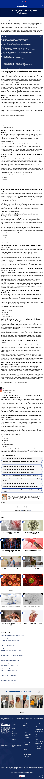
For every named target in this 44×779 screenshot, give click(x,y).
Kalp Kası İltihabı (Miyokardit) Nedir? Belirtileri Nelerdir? (33, 533)
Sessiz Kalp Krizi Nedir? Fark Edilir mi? (8, 673)
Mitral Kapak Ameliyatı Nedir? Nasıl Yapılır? (9, 643)
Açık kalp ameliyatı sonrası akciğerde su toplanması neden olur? (13, 57)
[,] (22, 704)
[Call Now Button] (41, 776)
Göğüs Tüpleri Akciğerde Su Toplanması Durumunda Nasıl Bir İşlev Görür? (15, 48)
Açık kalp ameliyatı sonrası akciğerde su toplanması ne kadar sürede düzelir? (15, 63)
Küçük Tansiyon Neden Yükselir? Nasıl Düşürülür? (33, 569)
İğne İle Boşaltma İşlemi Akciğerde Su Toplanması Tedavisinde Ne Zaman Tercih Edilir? (17, 47)
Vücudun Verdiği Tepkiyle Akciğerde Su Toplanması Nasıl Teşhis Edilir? (14, 43)
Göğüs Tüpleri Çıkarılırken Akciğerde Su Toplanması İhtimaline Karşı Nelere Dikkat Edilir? (18, 52)
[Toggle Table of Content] (41, 36)
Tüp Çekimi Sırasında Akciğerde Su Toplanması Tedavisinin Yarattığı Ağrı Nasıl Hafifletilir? (18, 53)
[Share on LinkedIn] (27, 507)
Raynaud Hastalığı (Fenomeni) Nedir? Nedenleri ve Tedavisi (12, 635)
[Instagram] (1, 502)
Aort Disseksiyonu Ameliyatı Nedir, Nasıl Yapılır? (11, 551)
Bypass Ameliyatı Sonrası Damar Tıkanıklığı (9, 680)
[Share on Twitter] (21, 507)
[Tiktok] (4, 502)
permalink (29, 510)
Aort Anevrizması (27, 740)
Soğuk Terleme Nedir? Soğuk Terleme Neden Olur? (11, 624)
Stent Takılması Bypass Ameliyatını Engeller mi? (10, 660)
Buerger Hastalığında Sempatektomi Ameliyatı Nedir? (11, 650)
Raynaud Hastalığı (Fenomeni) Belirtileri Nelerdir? (10, 638)
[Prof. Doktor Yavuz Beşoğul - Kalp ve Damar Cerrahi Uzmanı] (22, 5)
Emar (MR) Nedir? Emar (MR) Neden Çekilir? (11, 606)
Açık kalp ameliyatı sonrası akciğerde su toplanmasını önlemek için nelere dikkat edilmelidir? (17, 64)
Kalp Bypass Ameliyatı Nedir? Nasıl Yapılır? (9, 648)
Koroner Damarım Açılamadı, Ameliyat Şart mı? (10, 663)
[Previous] (2, 702)
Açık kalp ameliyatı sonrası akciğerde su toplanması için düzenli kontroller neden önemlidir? (17, 68)
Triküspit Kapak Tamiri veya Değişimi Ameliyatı (10, 640)
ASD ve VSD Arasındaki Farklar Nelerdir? (9, 670)
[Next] (42, 702)
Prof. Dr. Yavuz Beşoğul (5, 20)
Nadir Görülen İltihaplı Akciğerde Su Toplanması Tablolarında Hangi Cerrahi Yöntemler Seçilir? (19, 49)
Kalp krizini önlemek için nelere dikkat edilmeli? (11, 533)
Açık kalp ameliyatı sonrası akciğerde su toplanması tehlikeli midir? (13, 62)
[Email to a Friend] (23, 507)
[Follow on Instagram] (39, 691)
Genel (12, 20)
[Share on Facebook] (19, 507)
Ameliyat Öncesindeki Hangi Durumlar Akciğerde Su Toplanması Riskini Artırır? (15, 39)
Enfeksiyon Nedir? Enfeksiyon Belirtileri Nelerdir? (33, 587)
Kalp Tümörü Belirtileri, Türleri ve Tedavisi (33, 623)
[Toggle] (41, 458)
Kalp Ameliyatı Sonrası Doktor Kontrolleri (8, 675)
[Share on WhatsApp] (17, 507)
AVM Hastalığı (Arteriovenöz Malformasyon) (33, 606)
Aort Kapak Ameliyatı (39, 729)
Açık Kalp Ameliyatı (38, 743)
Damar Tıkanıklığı (27, 751)
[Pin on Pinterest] (25, 507)
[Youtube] (3, 502)
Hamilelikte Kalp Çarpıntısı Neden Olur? (11, 568)
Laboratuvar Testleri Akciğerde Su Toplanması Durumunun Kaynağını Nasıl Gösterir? (16, 44)
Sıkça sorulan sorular (6, 56)
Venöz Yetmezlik (27, 742)
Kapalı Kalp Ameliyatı (39, 741)
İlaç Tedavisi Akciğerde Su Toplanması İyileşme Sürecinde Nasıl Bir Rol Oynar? (15, 45)
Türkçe (23, 1)
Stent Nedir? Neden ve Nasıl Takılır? (33, 550)
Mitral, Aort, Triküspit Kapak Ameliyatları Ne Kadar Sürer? (11, 683)
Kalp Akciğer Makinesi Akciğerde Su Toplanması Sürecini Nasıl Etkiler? (14, 40)
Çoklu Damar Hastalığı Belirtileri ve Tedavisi (9, 665)
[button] (42, 5)
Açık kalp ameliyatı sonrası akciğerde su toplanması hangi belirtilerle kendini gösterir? (16, 58)
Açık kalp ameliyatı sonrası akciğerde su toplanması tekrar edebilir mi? (14, 65)
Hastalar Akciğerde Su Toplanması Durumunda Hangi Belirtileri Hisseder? (14, 41)
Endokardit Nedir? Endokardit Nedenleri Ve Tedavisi (11, 587)
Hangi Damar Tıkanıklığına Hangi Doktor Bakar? (10, 668)
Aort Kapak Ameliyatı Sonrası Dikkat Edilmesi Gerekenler (12, 655)
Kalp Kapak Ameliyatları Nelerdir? (7, 645)
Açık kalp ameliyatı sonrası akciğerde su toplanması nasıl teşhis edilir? (14, 59)
